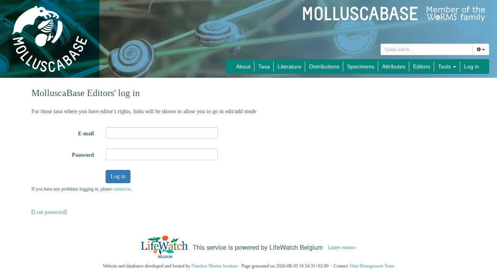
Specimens (360, 66)
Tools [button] (445, 66)
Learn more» (342, 247)
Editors (421, 66)
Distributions (324, 66)
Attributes (393, 66)
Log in (471, 66)
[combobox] (427, 49)
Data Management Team (372, 266)
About (243, 66)
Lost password (49, 212)
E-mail (86, 133)
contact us (122, 189)
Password (83, 155)
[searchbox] (427, 49)
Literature (289, 66)
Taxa (264, 66)
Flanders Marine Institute (214, 266)
